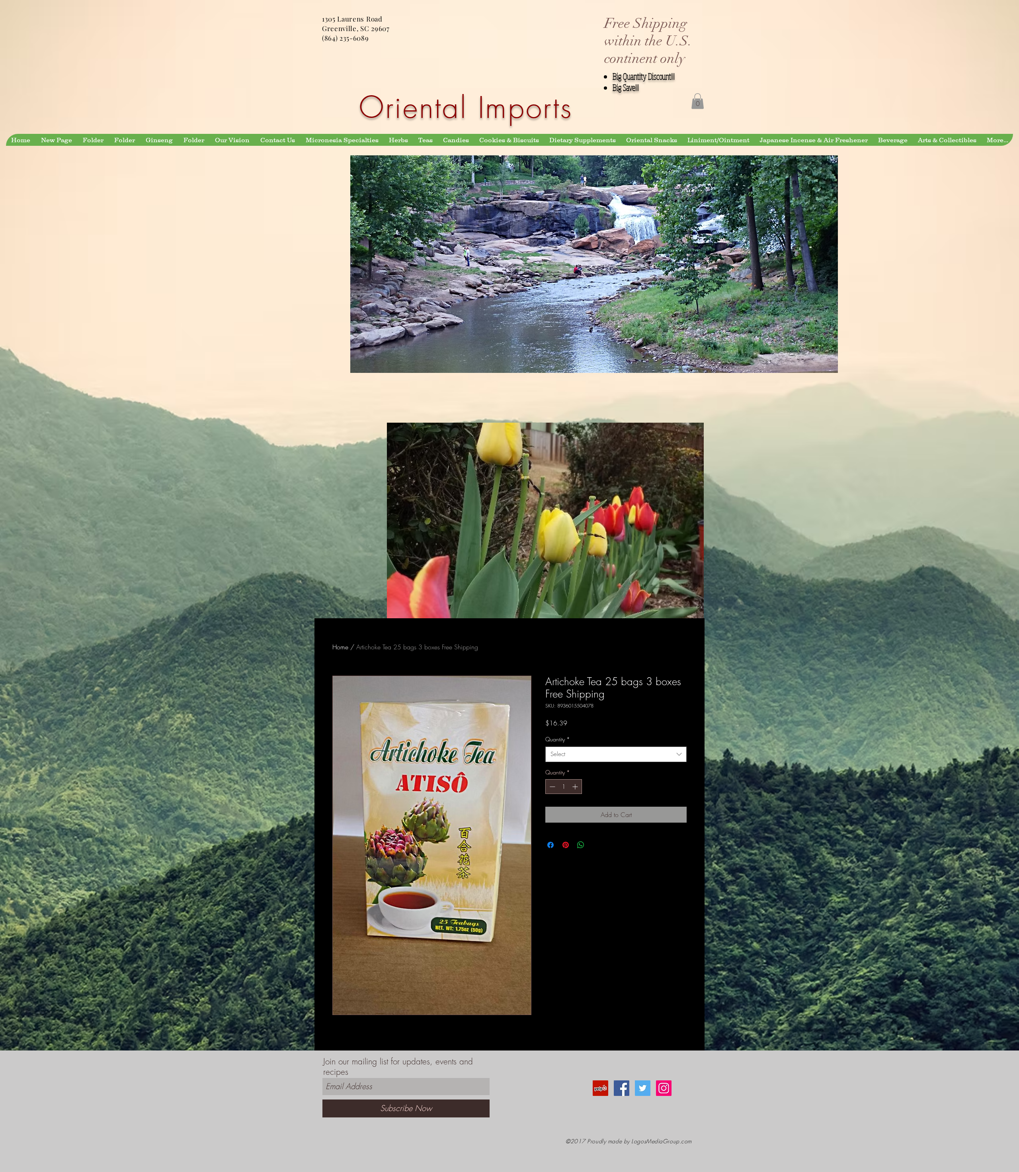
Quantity (557, 739)
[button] (697, 101)
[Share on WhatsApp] (581, 845)
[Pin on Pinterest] (565, 845)
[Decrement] (551, 787)
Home (340, 647)
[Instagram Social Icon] (664, 1088)
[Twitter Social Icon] (642, 1088)
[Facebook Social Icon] (621, 1088)
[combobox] (616, 754)
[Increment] (576, 787)
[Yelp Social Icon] (600, 1088)
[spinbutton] (563, 787)
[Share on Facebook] (550, 845)
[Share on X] (596, 845)
